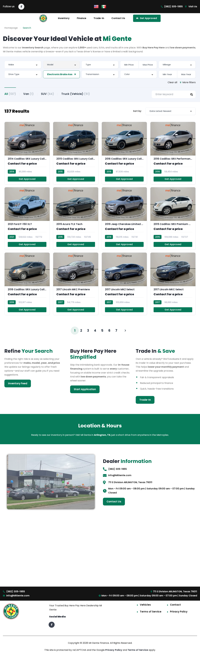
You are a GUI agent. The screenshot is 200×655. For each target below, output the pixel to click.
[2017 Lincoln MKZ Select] (124, 284)
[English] (96, 6)
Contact (175, 604)
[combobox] (22, 65)
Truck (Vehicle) (75, 94)
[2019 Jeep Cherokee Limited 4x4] (124, 218)
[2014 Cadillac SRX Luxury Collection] (27, 153)
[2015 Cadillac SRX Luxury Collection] (75, 153)
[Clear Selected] (75, 74)
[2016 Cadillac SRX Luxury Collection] (124, 153)
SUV (47, 94)
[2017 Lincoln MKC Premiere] (75, 284)
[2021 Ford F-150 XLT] (27, 218)
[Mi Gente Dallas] (43, 18)
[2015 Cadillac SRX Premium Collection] (172, 218)
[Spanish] (103, 6)
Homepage (11, 28)
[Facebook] (21, 7)
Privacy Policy (178, 611)
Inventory (64, 18)
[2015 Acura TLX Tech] (75, 218)
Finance (81, 18)
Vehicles (145, 604)
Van (28, 94)
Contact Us (118, 18)
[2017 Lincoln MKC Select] (172, 284)
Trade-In (99, 18)
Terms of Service (150, 611)
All (10, 94)
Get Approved (27, 179)
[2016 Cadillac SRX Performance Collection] (172, 153)
